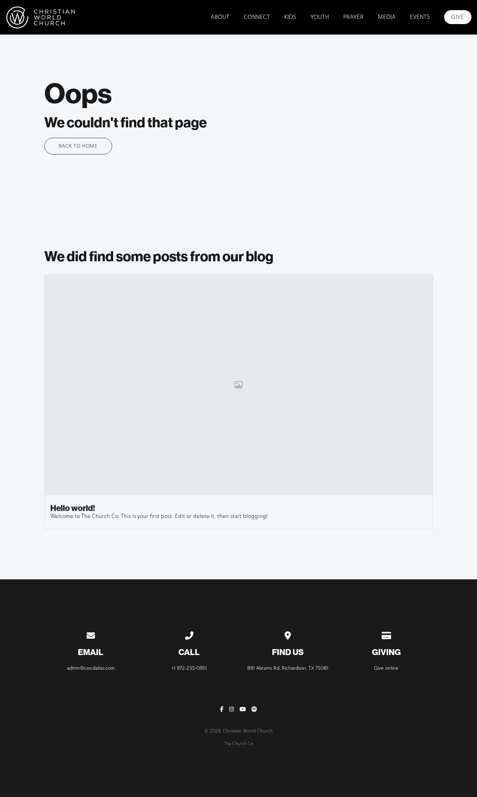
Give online (386, 668)
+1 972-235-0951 (189, 668)
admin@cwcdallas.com (91, 668)
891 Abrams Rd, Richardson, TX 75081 (287, 668)
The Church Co (238, 743)
